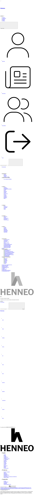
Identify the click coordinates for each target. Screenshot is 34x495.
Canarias (5, 460)
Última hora (5, 216)
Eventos (5, 227)
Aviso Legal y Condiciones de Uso (7, 264)
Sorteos (5, 228)
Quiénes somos (14, 488)
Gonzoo (5, 196)
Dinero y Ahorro (6, 477)
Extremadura (5, 465)
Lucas (5, 242)
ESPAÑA (3, 17)
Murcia (5, 455)
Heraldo (5, 481)
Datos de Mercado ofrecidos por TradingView (10, 476)
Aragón (5, 462)
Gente (5, 190)
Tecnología (5, 207)
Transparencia (23, 487)
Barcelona (5, 175)
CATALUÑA (4, 18)
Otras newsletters (6, 219)
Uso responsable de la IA (27, 488)
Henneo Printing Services (7, 484)
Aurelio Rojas (6, 240)
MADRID (3, 19)
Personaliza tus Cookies (5, 267)
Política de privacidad (13, 487)
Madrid (5, 174)
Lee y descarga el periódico (8, 179)
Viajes (5, 208)
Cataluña (5, 456)
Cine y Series (6, 193)
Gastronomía (5, 206)
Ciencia (5, 194)
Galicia (5, 467)
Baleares (5, 461)
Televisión (5, 191)
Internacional (6, 188)
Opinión (5, 189)
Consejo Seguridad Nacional (8, 244)
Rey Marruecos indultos (7, 245)
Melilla (5, 466)
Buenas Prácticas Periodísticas (6, 270)
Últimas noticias (6, 468)
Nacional (5, 187)
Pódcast (3, 248)
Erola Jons (5, 241)
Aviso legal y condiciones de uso (5, 487)
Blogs (5, 198)
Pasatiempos (5, 231)
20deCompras (6, 230)
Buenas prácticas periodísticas (20, 488)
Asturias (5, 464)
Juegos (5, 472)
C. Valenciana (6, 459)
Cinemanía (5, 482)
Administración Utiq (6, 488)
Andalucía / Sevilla (6, 176)
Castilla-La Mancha (6, 458)
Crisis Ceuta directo (6, 239)
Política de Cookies (5, 266)
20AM (5, 217)
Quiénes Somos (4, 269)
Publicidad (5, 483)
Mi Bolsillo (5, 197)
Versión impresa (6, 218)
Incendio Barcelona (6, 243)
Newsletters (5, 475)
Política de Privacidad (5, 265)
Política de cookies (18, 487)
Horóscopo (2, 310)
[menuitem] (18, 17)
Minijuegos (5, 229)
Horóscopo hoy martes (7, 247)
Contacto (3, 268)
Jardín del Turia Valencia (7, 246)
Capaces (5, 195)
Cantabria (5, 463)
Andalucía (3, 20)
